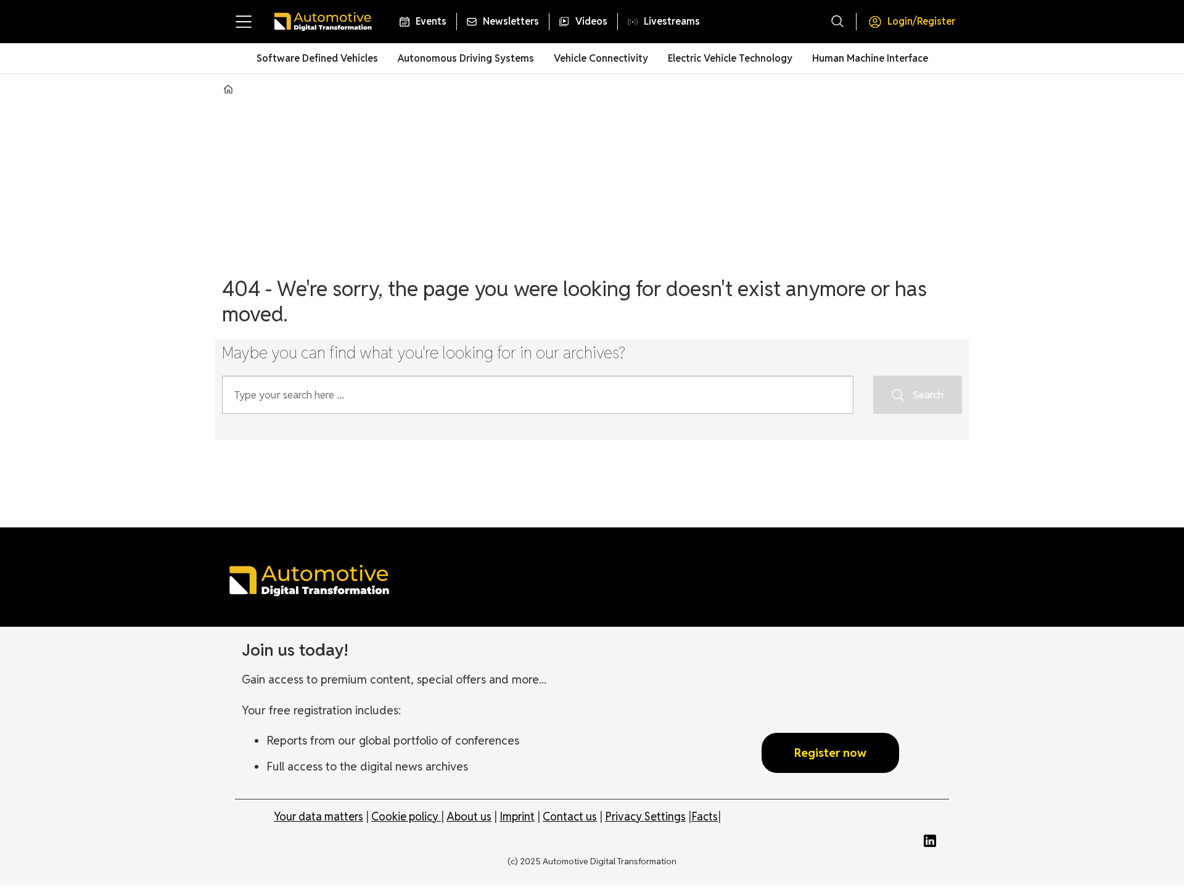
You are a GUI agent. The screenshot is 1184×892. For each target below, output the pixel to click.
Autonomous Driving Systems (466, 58)
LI (933, 841)
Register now (830, 752)
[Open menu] (243, 21)
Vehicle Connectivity (601, 58)
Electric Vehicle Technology (730, 58)
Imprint (517, 816)
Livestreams (672, 21)
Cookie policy (406, 816)
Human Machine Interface (870, 58)
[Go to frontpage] (322, 21)
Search (928, 395)
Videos (591, 21)
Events (431, 21)
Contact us (570, 816)
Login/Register (921, 21)
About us (468, 816)
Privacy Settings (645, 816)
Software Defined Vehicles (317, 58)
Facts (704, 816)
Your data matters (318, 816)
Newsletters (511, 21)
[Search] (837, 21)
